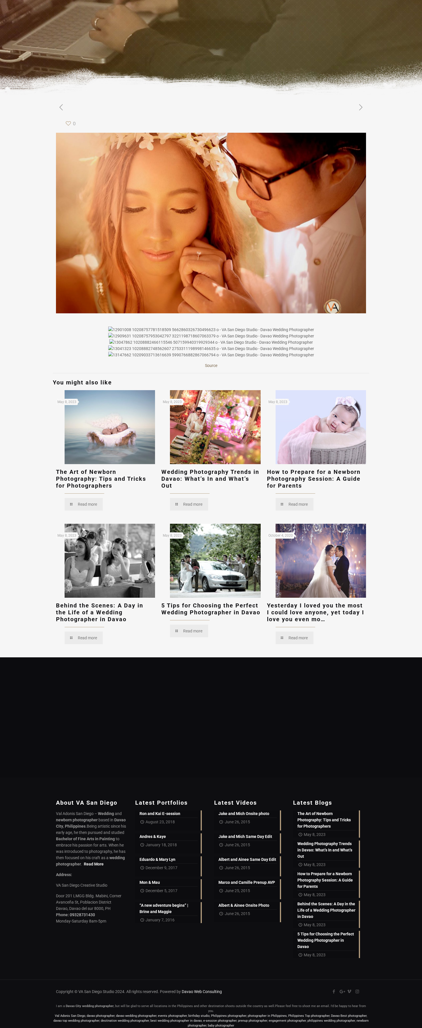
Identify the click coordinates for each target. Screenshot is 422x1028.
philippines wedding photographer (331, 1021)
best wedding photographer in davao (176, 1021)
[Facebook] (334, 991)
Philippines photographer (228, 1016)
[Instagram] (357, 991)
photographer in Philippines (267, 1016)
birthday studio (199, 1016)
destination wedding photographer (125, 1021)
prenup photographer (252, 1021)
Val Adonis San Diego (70, 1016)
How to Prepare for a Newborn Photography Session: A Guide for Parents (314, 478)
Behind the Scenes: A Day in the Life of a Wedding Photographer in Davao (99, 612)
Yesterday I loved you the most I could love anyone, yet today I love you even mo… (315, 612)
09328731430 (82, 914)
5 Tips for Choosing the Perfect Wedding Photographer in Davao (210, 609)
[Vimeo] (349, 991)
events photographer (172, 1016)
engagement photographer (287, 1021)
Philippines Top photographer (309, 1016)
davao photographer (101, 1016)
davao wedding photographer (136, 1016)
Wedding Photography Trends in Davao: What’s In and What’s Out (210, 478)
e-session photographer (220, 1021)
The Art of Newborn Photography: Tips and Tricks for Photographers (101, 478)
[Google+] (342, 991)
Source (211, 365)
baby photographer (221, 1025)
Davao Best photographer (349, 1016)
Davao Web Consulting (202, 991)
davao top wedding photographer (76, 1021)
